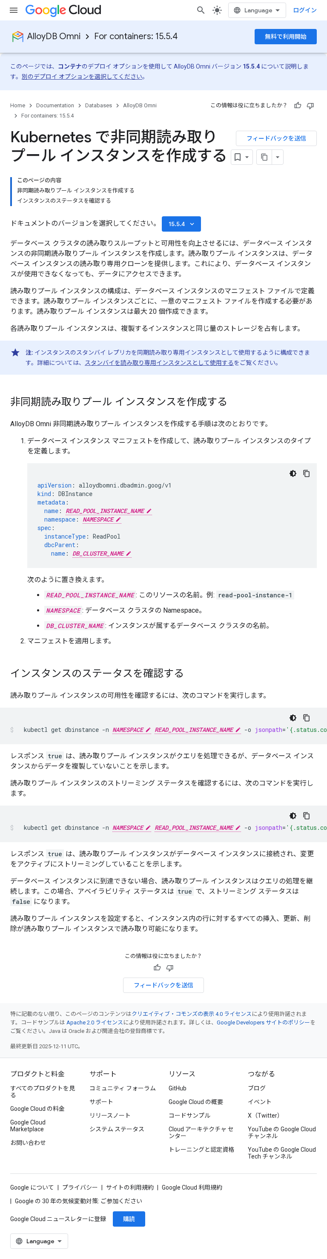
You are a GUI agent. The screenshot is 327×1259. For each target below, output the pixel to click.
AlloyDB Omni (53, 36)
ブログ (257, 1088)
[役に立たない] (310, 105)
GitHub (177, 1088)
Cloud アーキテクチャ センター (201, 1132)
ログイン (305, 10)
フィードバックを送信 (276, 138)
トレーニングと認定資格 (201, 1149)
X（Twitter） (265, 1115)
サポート (101, 1101)
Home (17, 105)
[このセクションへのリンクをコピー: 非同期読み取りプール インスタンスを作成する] (235, 403)
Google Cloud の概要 (196, 1101)
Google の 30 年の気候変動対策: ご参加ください (78, 1201)
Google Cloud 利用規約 (192, 1187)
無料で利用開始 (286, 36)
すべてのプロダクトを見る (42, 1091)
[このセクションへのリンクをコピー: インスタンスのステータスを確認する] (192, 674)
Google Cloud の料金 (37, 1108)
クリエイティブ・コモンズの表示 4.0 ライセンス (192, 1014)
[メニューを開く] (13, 10)
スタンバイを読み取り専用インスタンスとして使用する (159, 362)
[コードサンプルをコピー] (306, 473)
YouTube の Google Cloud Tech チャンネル (282, 1153)
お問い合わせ (28, 1142)
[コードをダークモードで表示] (293, 473)
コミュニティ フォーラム (122, 1088)
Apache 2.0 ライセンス (94, 1022)
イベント (260, 1101)
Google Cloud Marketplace (28, 1126)
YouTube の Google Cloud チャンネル (282, 1132)
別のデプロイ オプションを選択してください (82, 76)
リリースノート (110, 1115)
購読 (129, 1219)
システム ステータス (116, 1129)
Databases (98, 105)
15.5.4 (182, 224)
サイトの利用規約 (130, 1187)
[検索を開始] (201, 10)
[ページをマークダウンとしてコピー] (264, 157)
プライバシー (80, 1187)
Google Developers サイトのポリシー (263, 1022)
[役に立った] (297, 105)
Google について (32, 1187)
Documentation (55, 105)
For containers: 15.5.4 (136, 36)
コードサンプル (189, 1115)
